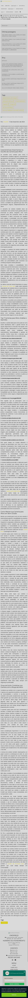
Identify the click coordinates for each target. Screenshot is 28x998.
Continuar (14, 994)
